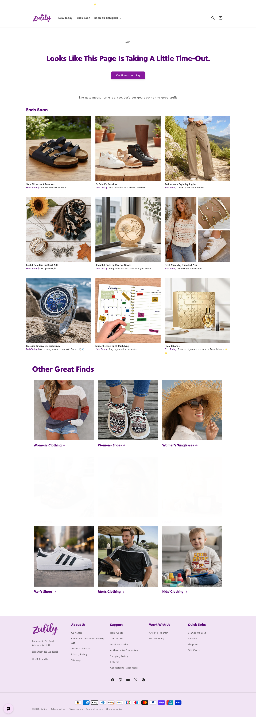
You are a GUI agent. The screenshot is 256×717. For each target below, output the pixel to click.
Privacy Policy (79, 654)
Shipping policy (114, 709)
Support (116, 625)
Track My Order (119, 644)
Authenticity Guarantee (124, 650)
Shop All (192, 644)
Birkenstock (43, 522)
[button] (107, 18)
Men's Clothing (109, 591)
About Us (78, 625)
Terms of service (94, 709)
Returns (114, 662)
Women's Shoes (110, 445)
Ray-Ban (104, 522)
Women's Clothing (48, 445)
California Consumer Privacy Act (87, 640)
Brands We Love (197, 632)
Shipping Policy (119, 656)
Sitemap (76, 660)
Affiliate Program (158, 632)
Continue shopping (128, 75)
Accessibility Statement (124, 667)
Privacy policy (75, 709)
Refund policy (58, 709)
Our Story (77, 632)
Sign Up (218, 4)
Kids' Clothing (173, 591)
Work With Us (159, 625)
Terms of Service (81, 648)
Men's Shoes (43, 591)
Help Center (117, 632)
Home (167, 522)
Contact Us (116, 638)
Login (207, 4)
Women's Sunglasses (178, 445)
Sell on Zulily (156, 638)
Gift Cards (194, 650)
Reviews (192, 638)
